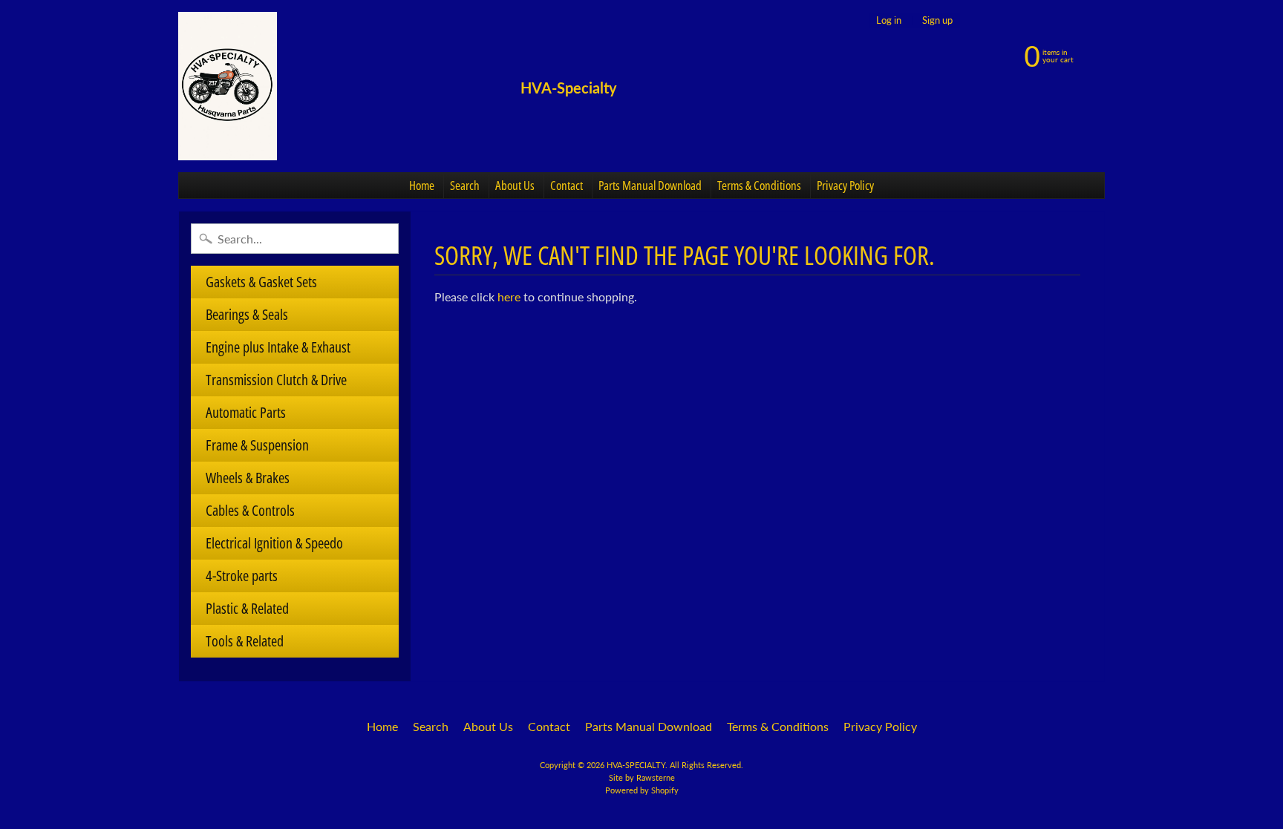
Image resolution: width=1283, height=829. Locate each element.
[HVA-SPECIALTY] (227, 86)
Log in (888, 20)
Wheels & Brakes (248, 478)
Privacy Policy (845, 185)
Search (465, 185)
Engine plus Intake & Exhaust (278, 347)
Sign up (937, 20)
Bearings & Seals (247, 314)
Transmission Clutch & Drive (276, 380)
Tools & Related (245, 641)
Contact (566, 185)
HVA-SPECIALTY (636, 765)
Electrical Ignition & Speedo (274, 543)
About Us (515, 185)
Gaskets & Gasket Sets (261, 282)
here (508, 296)
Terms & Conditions (759, 185)
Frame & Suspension (257, 445)
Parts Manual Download (650, 185)
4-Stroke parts (242, 576)
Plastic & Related (247, 608)
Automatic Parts (246, 412)
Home (421, 185)
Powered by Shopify (642, 790)
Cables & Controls (250, 510)
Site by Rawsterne (642, 777)
